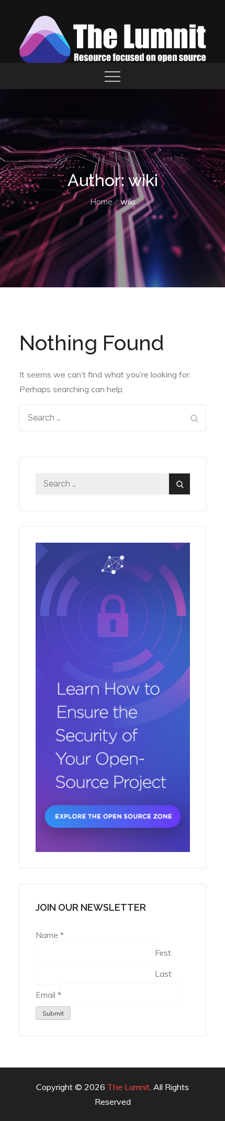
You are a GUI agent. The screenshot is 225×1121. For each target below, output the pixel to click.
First (163, 952)
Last (163, 973)
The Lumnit (128, 1087)
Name (50, 935)
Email (48, 994)
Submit (53, 1013)
